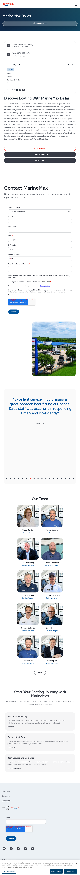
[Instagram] (20, 90)
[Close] (76, 863)
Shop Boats (12, 747)
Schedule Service (14, 768)
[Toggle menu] (76, 4)
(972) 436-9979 (23, 53)
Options (11, 727)
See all (70, 65)
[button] (6, 478)
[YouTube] (23, 90)
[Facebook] (17, 90)
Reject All (70, 871)
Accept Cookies (56, 871)
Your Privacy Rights (9, 871)
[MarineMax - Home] (8, 4)
